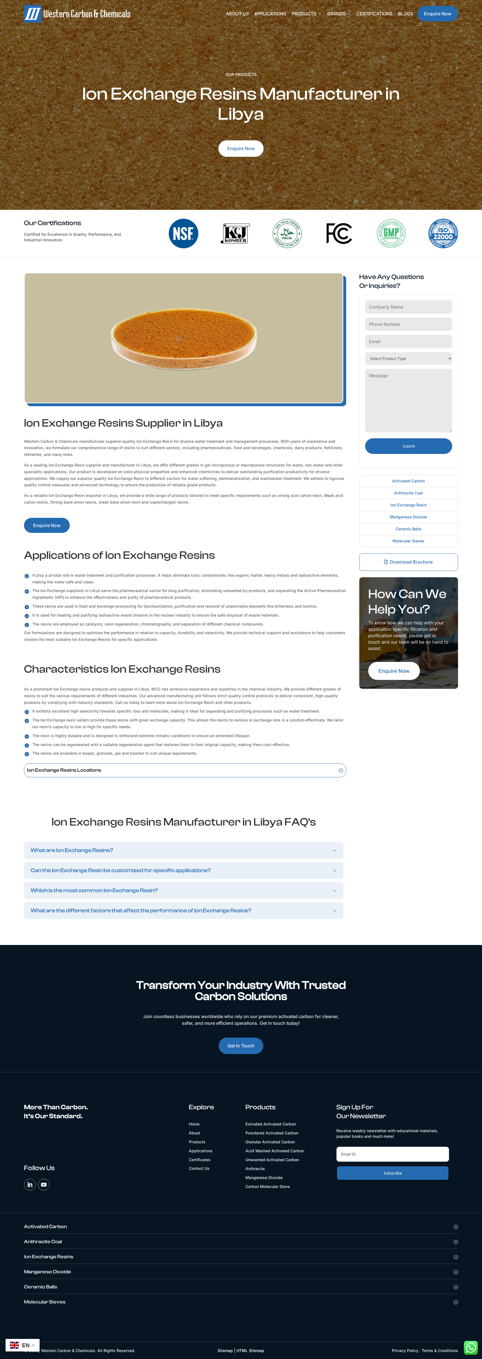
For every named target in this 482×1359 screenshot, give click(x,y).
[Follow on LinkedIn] (30, 1184)
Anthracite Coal (408, 492)
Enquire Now (437, 13)
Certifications (374, 13)
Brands (339, 13)
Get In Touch (241, 1045)
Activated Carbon (408, 480)
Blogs (405, 13)
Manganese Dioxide (408, 516)
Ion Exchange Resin (409, 504)
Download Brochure (411, 562)
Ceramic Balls (408, 528)
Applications (270, 13)
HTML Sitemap (250, 1350)
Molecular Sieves (408, 540)
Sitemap (225, 1350)
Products (307, 13)
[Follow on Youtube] (44, 1184)
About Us (237, 13)
